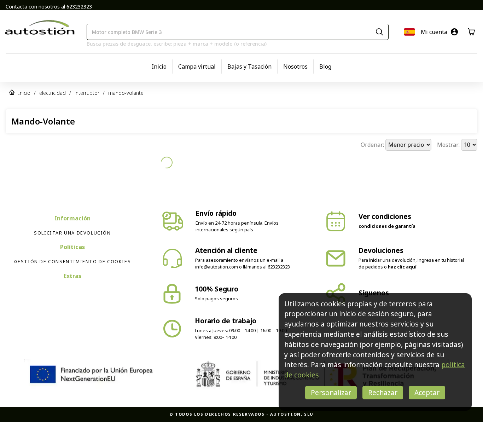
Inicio (159, 66)
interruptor (87, 92)
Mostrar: (449, 145)
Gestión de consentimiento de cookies (72, 249)
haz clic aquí (402, 254)
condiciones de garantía (387, 213)
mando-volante (126, 92)
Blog (325, 66)
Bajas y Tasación (249, 66)
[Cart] (471, 32)
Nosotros (295, 66)
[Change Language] (409, 32)
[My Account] (454, 32)
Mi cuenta (434, 32)
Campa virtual (197, 66)
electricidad (52, 92)
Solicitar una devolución (72, 220)
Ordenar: (373, 145)
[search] (379, 32)
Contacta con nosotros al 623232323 (49, 6)
